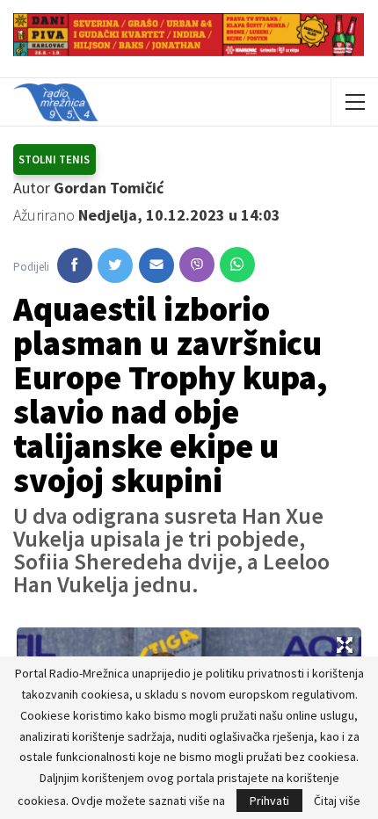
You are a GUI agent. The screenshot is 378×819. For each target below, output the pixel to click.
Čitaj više (337, 800)
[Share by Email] (156, 265)
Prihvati (269, 800)
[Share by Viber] (196, 264)
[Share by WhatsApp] (237, 264)
